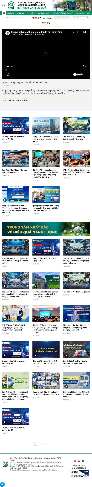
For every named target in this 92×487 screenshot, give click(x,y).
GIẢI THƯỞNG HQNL (44, 13)
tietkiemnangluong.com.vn (23, 470)
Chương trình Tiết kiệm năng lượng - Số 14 (14, 362)
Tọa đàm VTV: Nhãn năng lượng (76, 292)
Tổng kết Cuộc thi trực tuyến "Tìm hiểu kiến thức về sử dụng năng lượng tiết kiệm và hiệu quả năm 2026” (15, 209)
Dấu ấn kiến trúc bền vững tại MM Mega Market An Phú (75, 362)
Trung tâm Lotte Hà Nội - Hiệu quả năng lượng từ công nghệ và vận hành (46, 139)
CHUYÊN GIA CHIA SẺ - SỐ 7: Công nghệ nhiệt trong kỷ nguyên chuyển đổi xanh (14, 328)
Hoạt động (31, 13)
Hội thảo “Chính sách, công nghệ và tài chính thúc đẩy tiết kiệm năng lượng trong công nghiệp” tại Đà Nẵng (45, 173)
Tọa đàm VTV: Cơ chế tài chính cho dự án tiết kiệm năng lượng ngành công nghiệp (76, 261)
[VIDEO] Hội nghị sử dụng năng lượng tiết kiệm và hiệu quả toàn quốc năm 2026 (76, 172)
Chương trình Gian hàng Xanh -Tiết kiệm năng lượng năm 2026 (45, 393)
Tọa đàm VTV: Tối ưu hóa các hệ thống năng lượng (14, 171)
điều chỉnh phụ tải (22, 101)
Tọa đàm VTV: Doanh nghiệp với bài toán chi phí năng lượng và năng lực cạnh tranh (15, 294)
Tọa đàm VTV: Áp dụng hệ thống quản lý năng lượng (74, 138)
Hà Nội (11, 101)
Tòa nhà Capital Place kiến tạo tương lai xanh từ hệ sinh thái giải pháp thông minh (45, 294)
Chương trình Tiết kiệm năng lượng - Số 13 (14, 429)
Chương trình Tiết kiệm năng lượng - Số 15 (44, 260)
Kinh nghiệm (80, 13)
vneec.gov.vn (34, 470)
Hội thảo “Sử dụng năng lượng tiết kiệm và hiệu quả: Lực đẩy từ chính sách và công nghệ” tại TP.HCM (45, 329)
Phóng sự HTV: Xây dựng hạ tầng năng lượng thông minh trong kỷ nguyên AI (75, 328)
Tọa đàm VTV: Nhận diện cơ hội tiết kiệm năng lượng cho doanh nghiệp (15, 261)
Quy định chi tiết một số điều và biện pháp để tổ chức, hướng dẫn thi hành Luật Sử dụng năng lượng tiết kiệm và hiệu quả (15, 396)
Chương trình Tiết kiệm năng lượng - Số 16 (14, 138)
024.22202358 (47, 18)
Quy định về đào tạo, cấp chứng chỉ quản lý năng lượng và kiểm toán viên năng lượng (45, 208)
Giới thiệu (10, 13)
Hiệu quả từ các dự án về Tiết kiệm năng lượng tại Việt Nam (44, 362)
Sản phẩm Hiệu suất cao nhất (63, 13)
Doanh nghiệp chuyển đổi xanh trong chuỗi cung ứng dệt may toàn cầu (76, 394)
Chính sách (21, 13)
